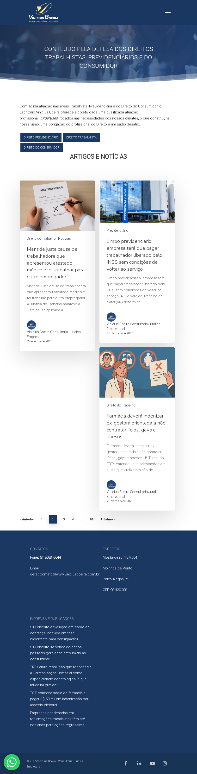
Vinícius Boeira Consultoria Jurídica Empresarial (54, 334)
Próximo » (108, 519)
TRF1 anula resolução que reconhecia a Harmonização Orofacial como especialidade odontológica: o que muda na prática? (61, 676)
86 (91, 519)
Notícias (64, 238)
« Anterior (27, 519)
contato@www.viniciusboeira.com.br (69, 574)
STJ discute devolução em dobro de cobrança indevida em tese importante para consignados (60, 633)
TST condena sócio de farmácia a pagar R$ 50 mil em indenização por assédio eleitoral (59, 699)
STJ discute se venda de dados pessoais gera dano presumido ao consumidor (58, 653)
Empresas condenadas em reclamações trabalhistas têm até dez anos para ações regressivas (58, 719)
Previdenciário (117, 230)
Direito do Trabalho (41, 238)
